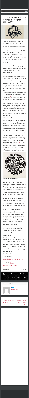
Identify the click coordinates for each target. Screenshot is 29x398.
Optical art (5, 180)
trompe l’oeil (20, 142)
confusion (11, 277)
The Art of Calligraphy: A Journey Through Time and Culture (8, 300)
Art (17, 273)
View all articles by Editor (15, 289)
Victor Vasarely (7, 96)
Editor (13, 273)
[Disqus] (14, 327)
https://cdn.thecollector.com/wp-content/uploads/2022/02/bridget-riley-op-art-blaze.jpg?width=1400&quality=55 (13, 263)
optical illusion (23, 277)
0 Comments (6, 269)
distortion (18, 277)
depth (15, 277)
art (8, 277)
